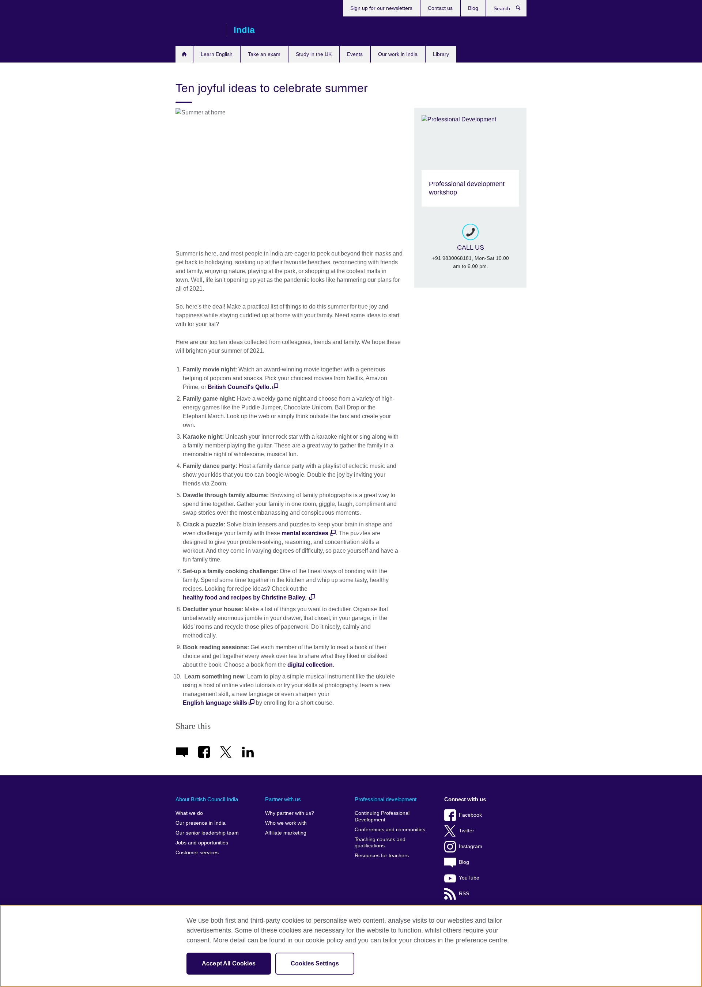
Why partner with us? (289, 813)
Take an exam (264, 54)
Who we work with (286, 823)
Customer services (197, 852)
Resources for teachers (382, 855)
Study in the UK (314, 54)
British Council (197, 30)
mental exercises (305, 533)
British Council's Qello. (239, 387)
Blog (473, 8)
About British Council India (207, 799)
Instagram (470, 846)
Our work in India (398, 54)
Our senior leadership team (207, 833)
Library (441, 54)
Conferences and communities (390, 829)
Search (521, 9)
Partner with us (283, 799)
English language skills (215, 703)
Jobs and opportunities (202, 843)
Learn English (217, 54)
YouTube (469, 878)
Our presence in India (201, 823)
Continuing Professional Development (382, 816)
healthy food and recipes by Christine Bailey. (245, 597)
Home (184, 54)
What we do (189, 813)
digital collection (310, 665)
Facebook (470, 815)
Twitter (466, 830)
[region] (351, 946)
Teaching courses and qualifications (380, 843)
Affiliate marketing (285, 833)
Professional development (385, 799)
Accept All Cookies (229, 963)
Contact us (440, 8)
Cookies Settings (315, 963)
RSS (464, 893)
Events (355, 54)
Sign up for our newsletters (381, 8)
